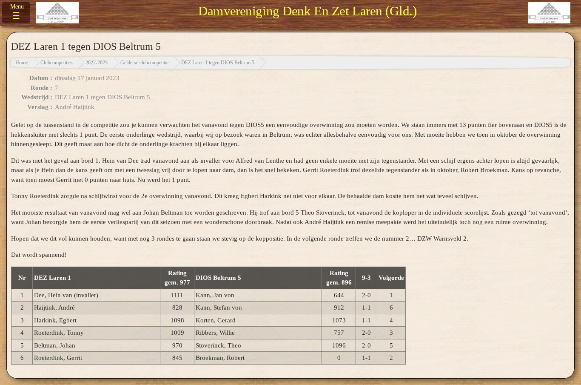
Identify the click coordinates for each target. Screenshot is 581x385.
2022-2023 (96, 63)
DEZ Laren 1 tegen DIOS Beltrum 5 (217, 63)
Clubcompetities (56, 63)
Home (21, 63)
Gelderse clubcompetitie (144, 63)
